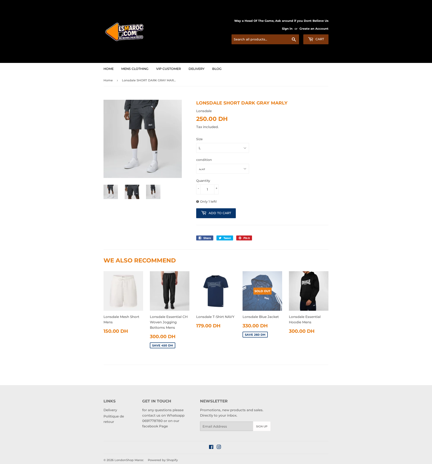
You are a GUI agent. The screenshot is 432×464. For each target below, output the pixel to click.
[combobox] (265, 39)
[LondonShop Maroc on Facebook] (211, 447)
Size (199, 139)
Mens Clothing (134, 69)
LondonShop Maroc (129, 460)
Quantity (203, 181)
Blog (217, 69)
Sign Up (262, 426)
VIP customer (168, 69)
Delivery (197, 69)
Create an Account (313, 28)
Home (109, 69)
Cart (319, 39)
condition (204, 160)
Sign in (287, 28)
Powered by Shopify (163, 460)
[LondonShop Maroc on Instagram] (219, 447)
